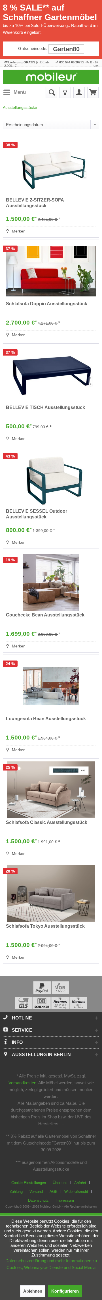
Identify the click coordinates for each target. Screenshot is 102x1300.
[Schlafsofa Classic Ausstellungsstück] (51, 789)
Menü (20, 92)
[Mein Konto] (79, 92)
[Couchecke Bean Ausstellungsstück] (51, 582)
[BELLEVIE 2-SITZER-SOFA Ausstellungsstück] (51, 167)
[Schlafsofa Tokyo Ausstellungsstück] (51, 893)
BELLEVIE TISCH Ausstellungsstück (45, 407)
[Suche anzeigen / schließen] (51, 92)
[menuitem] (14, 92)
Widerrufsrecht (76, 1191)
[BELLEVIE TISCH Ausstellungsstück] (51, 374)
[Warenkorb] (93, 92)
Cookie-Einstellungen (28, 1183)
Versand (36, 1191)
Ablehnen (32, 1291)
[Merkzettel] (65, 92)
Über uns (60, 1183)
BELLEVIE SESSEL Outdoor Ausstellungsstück (36, 514)
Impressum (65, 1200)
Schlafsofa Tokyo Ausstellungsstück (45, 926)
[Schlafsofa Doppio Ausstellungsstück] (51, 271)
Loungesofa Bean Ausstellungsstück (46, 718)
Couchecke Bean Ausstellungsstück (45, 614)
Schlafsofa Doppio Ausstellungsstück (46, 303)
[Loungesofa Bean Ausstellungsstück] (51, 686)
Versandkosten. (22, 1082)
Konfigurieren (65, 1291)
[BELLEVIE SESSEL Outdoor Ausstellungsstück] (51, 478)
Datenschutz (38, 1200)
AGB (54, 1191)
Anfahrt (80, 1183)
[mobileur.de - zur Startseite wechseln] (51, 77)
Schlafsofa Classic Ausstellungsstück (46, 822)
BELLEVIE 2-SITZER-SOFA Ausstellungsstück (35, 203)
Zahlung (16, 1191)
